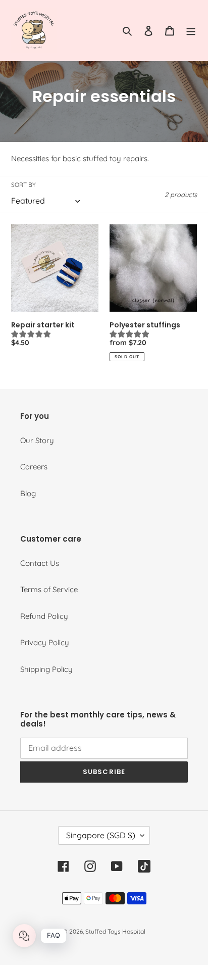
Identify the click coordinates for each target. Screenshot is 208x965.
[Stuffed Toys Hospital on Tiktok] (144, 866)
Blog (28, 493)
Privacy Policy (44, 642)
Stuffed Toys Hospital (115, 931)
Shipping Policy (46, 669)
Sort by (23, 184)
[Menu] (190, 30)
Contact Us (39, 563)
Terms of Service (49, 589)
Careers (33, 466)
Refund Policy (44, 616)
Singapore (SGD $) (100, 835)
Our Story (37, 440)
